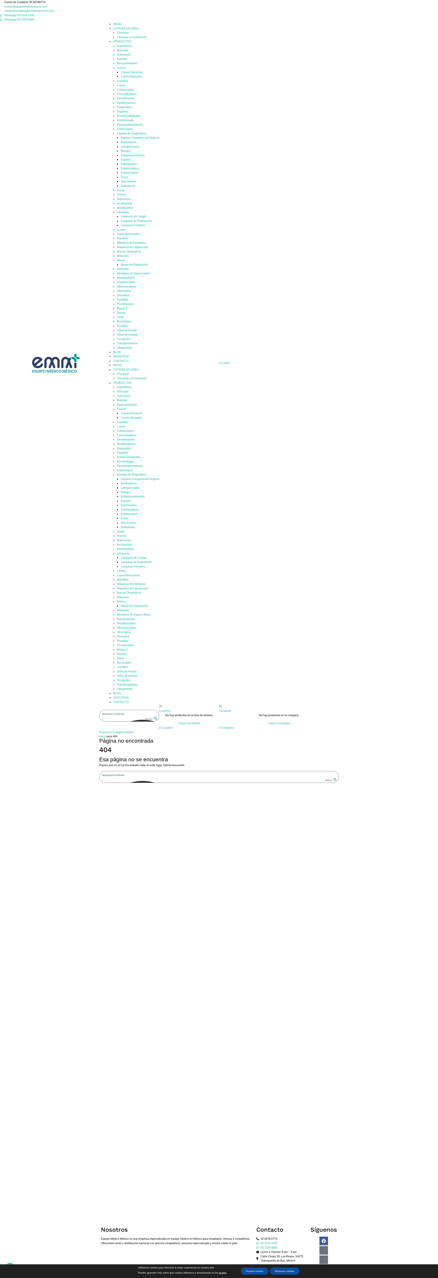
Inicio (102, 736)
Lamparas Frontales (133, 225)
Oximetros (123, 295)
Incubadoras (124, 203)
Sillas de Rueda (127, 330)
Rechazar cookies (284, 1271)
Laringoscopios (130, 146)
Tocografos (123, 339)
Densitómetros (126, 98)
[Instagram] (323, 1250)
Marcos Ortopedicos (129, 251)
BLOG (117, 352)
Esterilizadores (130, 168)
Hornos (121, 194)
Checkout (123, 32)
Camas (121, 67)
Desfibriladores (126, 102)
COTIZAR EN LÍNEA (126, 28)
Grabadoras (128, 185)
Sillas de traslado (127, 334)
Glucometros (128, 181)
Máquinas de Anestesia (131, 242)
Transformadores (127, 343)
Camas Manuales (131, 76)
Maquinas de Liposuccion (132, 247)
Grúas (120, 190)
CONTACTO (121, 360)
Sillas (120, 317)
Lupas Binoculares (128, 233)
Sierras (121, 312)
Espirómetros (129, 164)
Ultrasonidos (124, 347)
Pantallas (122, 299)
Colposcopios (125, 89)
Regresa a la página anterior (116, 732)
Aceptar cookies (254, 1271)
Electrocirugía (125, 120)
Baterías (122, 59)
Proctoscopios (125, 304)
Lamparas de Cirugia (133, 216)
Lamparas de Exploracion (136, 220)
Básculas (122, 50)
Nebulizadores (126, 277)
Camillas (122, 80)
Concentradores (127, 93)
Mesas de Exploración (134, 264)
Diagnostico (124, 107)
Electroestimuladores (130, 124)
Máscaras (123, 255)
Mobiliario (123, 268)
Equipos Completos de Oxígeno (140, 137)
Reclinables (124, 321)
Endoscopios (125, 129)
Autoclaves (124, 54)
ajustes (223, 1272)
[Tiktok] (323, 1259)
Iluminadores (129, 142)
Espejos (126, 159)
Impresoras (124, 199)
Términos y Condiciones (132, 37)
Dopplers (122, 111)
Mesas (121, 260)
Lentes (121, 229)
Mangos (126, 150)
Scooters (122, 325)
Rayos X (122, 308)
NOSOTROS (121, 356)
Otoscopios (124, 290)
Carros (121, 85)
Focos (124, 177)
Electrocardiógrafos (129, 115)
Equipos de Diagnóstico (131, 133)
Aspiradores (124, 45)
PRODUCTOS (122, 41)
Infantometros (125, 207)
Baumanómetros (127, 63)
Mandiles (122, 238)
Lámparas (123, 212)
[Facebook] (323, 1241)
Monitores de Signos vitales (134, 273)
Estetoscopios (129, 172)
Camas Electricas (131, 72)
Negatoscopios (126, 282)
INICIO (117, 24)
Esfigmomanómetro (132, 155)
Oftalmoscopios (126, 286)
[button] (166, 727)
